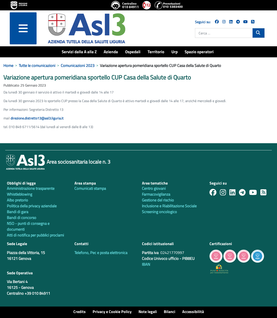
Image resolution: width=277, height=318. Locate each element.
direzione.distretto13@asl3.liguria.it (37, 118)
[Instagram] (224, 22)
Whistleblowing (19, 194)
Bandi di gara (17, 212)
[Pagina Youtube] (245, 22)
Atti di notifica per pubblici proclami (35, 235)
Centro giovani (154, 188)
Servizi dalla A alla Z (79, 51)
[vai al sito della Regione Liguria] (18, 4)
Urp (174, 51)
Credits (79, 312)
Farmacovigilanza (156, 194)
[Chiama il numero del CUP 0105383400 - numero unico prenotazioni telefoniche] (169, 5)
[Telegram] (238, 22)
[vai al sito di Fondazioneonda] (257, 256)
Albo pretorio (17, 200)
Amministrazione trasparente (31, 188)
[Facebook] (217, 22)
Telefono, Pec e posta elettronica (100, 252)
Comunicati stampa (90, 188)
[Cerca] (258, 32)
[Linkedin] (231, 22)
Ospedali (132, 51)
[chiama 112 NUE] (147, 5)
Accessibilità (193, 312)
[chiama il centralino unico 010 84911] (125, 5)
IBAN (146, 264)
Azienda (111, 51)
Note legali (147, 312)
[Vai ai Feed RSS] (252, 22)
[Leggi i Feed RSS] (265, 193)
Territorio (156, 51)
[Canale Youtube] (254, 193)
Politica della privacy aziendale (32, 206)
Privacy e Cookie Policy (112, 312)
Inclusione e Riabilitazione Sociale (169, 206)
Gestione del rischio (158, 200)
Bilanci (169, 312)
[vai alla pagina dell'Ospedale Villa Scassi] (219, 268)
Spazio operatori (199, 51)
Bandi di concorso (21, 217)
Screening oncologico (159, 212)
